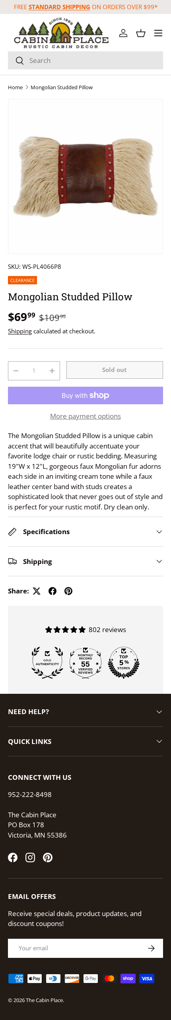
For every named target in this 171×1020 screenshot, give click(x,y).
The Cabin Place (44, 1000)
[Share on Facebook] (52, 591)
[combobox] (85, 60)
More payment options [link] (85, 416)
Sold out (114, 370)
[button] (141, 33)
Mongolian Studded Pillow (62, 87)
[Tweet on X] (37, 591)
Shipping (20, 331)
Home (15, 87)
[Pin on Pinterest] (68, 591)
